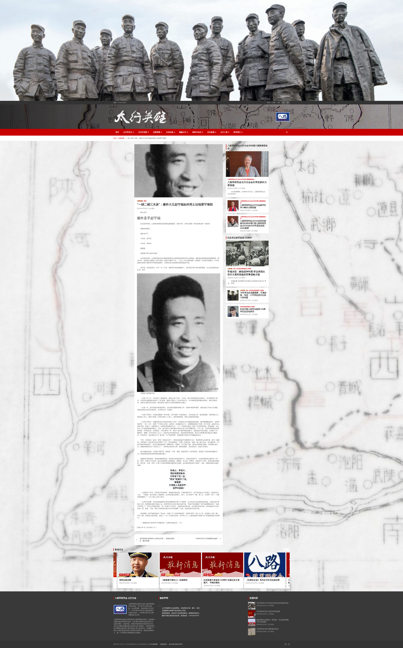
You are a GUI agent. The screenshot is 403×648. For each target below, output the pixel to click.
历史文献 (266, 574)
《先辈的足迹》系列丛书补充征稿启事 (178, 580)
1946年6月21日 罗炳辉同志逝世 (207, 538)
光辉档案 (156, 132)
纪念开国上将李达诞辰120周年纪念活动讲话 (253, 310)
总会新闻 (126, 574)
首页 (117, 132)
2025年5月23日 (233, 278)
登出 (278, 102)
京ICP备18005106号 (176, 644)
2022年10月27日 (167, 583)
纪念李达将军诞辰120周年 (244, 268)
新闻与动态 (196, 132)
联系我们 (237, 132)
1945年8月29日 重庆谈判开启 (267, 629)
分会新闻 (211, 574)
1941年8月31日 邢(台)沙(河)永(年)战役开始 (272, 603)
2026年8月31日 (261, 605)
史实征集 (169, 132)
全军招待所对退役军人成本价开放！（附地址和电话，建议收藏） (157, 540)
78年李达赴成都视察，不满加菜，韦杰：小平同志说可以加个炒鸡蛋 (253, 295)
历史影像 (210, 132)
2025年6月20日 (142, 208)
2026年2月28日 (233, 188)
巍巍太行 (182, 132)
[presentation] (285, 549)
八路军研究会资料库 (252, 574)
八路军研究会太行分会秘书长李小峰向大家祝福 (253, 206)
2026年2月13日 (209, 585)
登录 (268, 102)
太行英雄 (151, 208)
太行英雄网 (153, 644)
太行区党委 (142, 132)
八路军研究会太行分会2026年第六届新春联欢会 (241, 179)
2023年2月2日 (124, 585)
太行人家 (224, 132)
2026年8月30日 (261, 614)
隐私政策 (163, 644)
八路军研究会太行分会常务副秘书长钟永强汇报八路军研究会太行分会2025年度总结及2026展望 (253, 224)
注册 (273, 102)
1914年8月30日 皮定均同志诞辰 (268, 611)
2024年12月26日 (251, 583)
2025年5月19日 (245, 300)
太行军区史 (127, 132)
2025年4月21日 (245, 314)
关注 (121, 574)
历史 (145, 201)
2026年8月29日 (261, 624)
